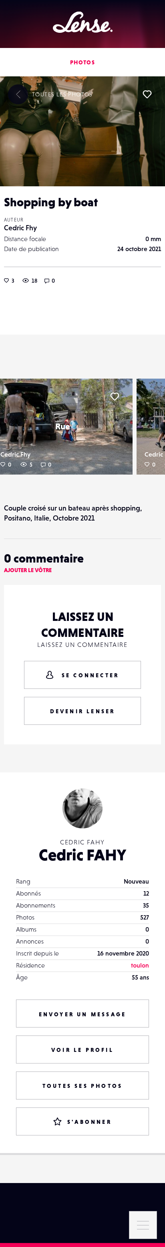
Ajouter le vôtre (28, 570)
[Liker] (147, 94)
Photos (82, 62)
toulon (140, 965)
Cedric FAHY (82, 855)
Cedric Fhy (20, 227)
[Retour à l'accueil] (83, 22)
